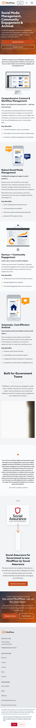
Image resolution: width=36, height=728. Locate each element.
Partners (3, 676)
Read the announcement (18, 584)
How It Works (26, 616)
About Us (4, 657)
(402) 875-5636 (6, 638)
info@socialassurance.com (8, 647)
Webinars (4, 695)
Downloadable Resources (8, 700)
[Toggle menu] (32, 3)
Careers (3, 662)
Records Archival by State (8, 705)
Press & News (5, 686)
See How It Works (18, 42)
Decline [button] (22, 724)
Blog (2, 672)
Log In (20, 3)
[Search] (26, 3)
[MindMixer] (8, 632)
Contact (3, 667)
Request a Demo (18, 47)
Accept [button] (14, 724)
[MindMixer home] (8, 3)
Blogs (3, 691)
